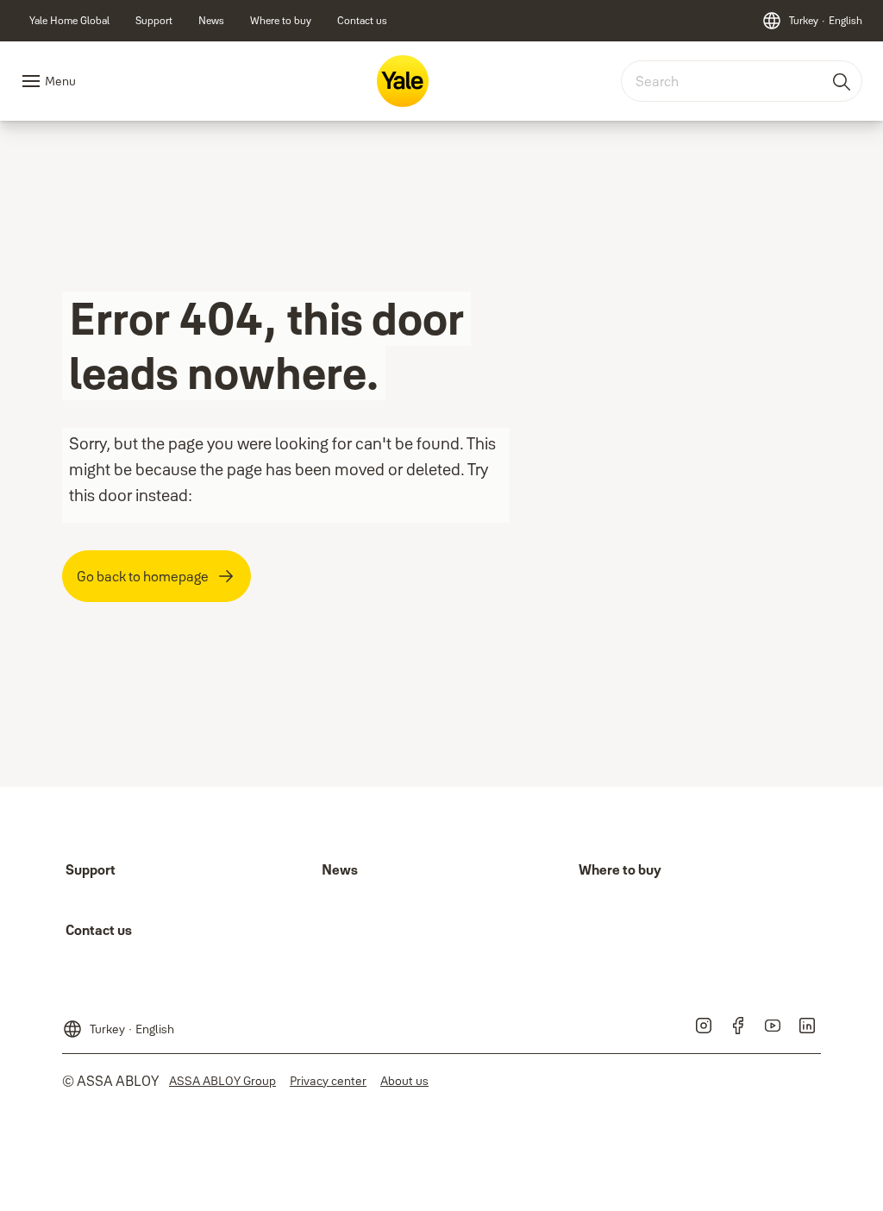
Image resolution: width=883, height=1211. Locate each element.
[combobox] (741, 81)
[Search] (842, 81)
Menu (60, 81)
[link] (69, 20)
